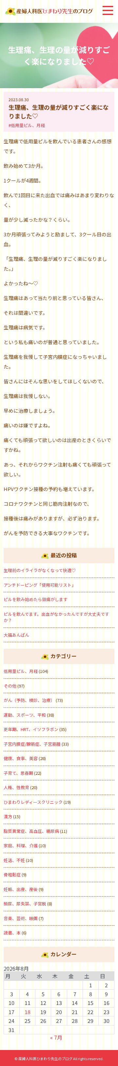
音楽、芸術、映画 (21, 918)
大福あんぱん (16, 635)
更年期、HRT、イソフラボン (31, 729)
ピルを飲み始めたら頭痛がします (36, 599)
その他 (10, 686)
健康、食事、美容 (21, 758)
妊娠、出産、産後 (21, 889)
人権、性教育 (16, 787)
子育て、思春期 (18, 773)
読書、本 (12, 933)
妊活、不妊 (14, 860)
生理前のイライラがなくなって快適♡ (40, 570)
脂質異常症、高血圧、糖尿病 (31, 831)
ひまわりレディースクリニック (33, 802)
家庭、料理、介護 (21, 845)
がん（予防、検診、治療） (29, 700)
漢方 (8, 816)
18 (27, 1012)
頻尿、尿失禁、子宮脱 (25, 903)
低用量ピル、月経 (21, 671)
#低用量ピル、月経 (27, 125)
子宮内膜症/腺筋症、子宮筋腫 (32, 744)
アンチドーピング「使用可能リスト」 (40, 585)
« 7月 (56, 1037)
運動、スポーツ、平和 (25, 715)
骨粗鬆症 (12, 874)
